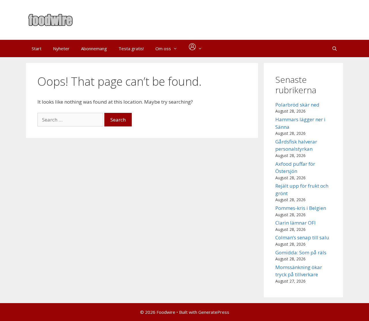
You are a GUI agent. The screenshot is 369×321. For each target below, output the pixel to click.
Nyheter (61, 48)
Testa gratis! (131, 48)
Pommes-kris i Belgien (300, 208)
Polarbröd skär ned (297, 104)
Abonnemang (94, 48)
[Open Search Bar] (334, 48)
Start (37, 48)
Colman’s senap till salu (302, 237)
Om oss (163, 48)
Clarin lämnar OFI (295, 222)
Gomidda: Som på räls (300, 252)
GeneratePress (213, 312)
